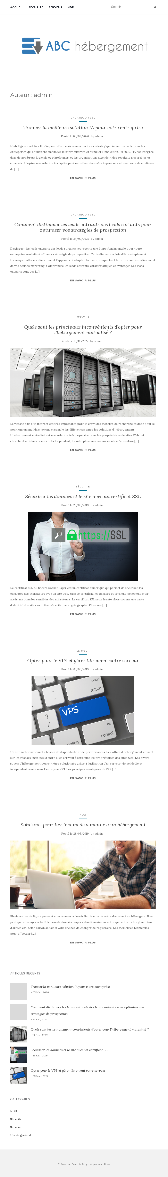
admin (99, 136)
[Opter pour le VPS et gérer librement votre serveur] (83, 710)
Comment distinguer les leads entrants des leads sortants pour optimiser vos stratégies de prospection (83, 227)
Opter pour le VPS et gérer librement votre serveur (83, 660)
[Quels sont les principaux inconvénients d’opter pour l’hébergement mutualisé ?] (83, 382)
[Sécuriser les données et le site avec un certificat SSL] (83, 546)
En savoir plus (83, 178)
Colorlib (76, 1164)
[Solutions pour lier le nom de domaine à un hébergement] (83, 875)
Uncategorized (83, 117)
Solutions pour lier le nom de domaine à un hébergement (83, 824)
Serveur (55, 7)
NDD (71, 7)
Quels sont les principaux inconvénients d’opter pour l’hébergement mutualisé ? (83, 329)
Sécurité (35, 7)
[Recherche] (155, 7)
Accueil (16, 7)
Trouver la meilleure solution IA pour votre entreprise (83, 127)
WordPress (104, 1164)
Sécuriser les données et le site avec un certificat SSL (83, 496)
